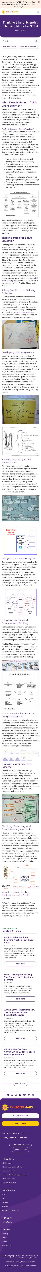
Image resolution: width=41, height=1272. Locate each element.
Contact (4, 1242)
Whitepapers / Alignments (10, 1210)
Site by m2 (30, 1262)
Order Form (23, 1137)
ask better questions (22, 312)
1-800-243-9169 (21, 1150)
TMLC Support (19, 1133)
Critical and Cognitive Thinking (29, 47)
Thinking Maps (6, 1163)
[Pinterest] (33, 1094)
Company (5, 1234)
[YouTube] (24, 1094)
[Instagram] (16, 1094)
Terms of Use (10, 1262)
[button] (37, 47)
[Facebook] (8, 1094)
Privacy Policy (20, 1262)
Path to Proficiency (8, 1179)
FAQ (3, 1198)
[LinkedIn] (20, 1094)
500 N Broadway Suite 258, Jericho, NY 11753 (21, 1258)
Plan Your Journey (20, 1116)
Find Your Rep (20, 1123)
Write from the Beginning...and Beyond (15, 1175)
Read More (20, 964)
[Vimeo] (29, 1094)
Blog (3, 1194)
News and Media (7, 1245)
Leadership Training (8, 1171)
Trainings (5, 1202)
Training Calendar (9, 1137)
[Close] (39, 2)
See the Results (7, 1222)
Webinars (5, 1206)
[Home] (10, 12)
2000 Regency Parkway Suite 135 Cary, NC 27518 (21, 1256)
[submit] (37, 41)
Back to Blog (20, 1083)
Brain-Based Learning (9, 47)
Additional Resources (9, 1183)
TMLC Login (6, 1133)
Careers (4, 1238)
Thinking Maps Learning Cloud (12, 1167)
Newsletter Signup (21, 1145)
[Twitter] (12, 1094)
